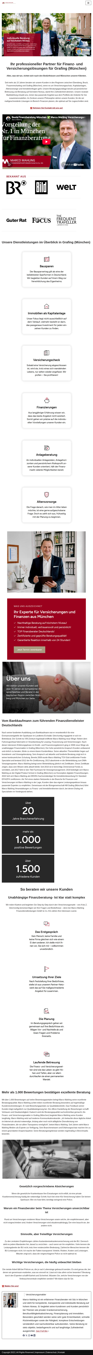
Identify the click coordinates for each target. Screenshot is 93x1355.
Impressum (39, 1352)
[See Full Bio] (49, 1331)
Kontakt (61, 1352)
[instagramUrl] (29, 1335)
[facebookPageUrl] (24, 1335)
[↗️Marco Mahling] (9, 3)
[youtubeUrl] (32, 1335)
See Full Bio (42, 1331)
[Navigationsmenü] (88, 3)
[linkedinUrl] (34, 1335)
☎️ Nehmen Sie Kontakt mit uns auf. (46, 108)
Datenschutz (51, 1352)
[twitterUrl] (26, 1335)
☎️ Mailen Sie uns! (10, 1286)
